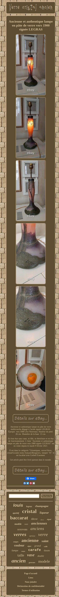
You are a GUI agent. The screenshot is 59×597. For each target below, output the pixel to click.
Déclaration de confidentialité (30, 586)
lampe (15, 550)
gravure (32, 562)
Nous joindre (31, 582)
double (41, 556)
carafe (34, 550)
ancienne (30, 540)
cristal (29, 511)
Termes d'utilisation (31, 590)
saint (45, 541)
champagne (41, 506)
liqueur (44, 512)
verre (43, 534)
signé (49, 519)
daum (47, 550)
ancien (18, 561)
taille (20, 555)
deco (42, 520)
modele (44, 561)
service (32, 536)
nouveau (22, 529)
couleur (19, 545)
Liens (30, 578)
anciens (37, 528)
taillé (46, 546)
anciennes (39, 523)
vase (30, 555)
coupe (23, 551)
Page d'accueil (30, 573)
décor (34, 518)
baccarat (19, 517)
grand (37, 545)
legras (29, 506)
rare (26, 524)
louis (18, 505)
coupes (15, 542)
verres (20, 534)
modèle (18, 524)
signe (29, 546)
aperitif (16, 513)
